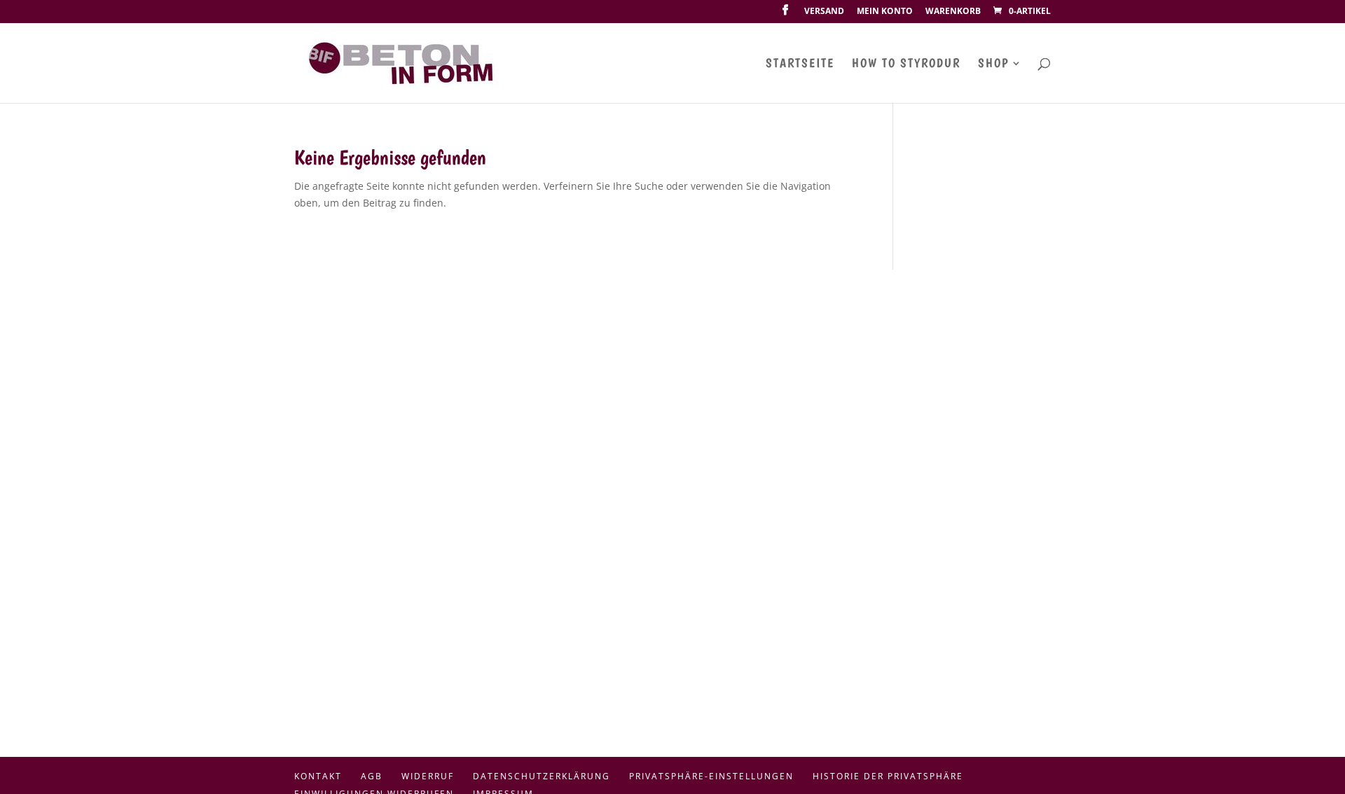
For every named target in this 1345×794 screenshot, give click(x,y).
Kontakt (318, 776)
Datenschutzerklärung (541, 776)
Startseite (800, 64)
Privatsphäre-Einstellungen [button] (711, 776)
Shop (993, 64)
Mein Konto (885, 12)
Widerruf (427, 776)
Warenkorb (953, 12)
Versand (824, 12)
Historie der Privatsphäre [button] (888, 776)
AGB (371, 776)
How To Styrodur (906, 64)
